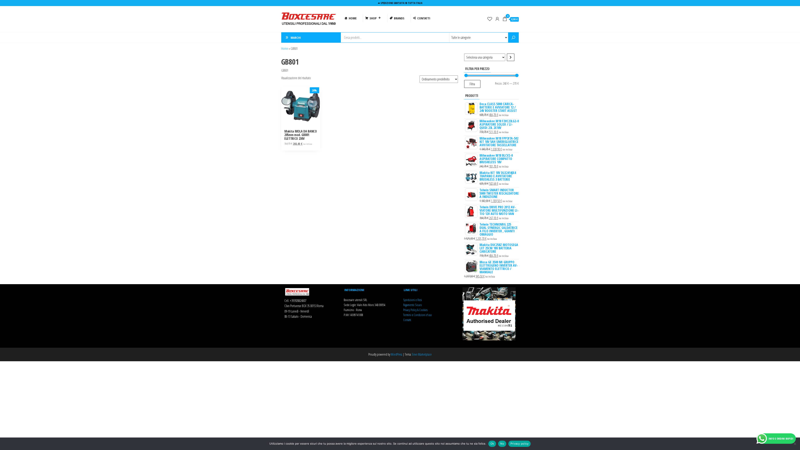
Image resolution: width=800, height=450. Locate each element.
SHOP (373, 18)
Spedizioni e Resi (412, 300)
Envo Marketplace (422, 354)
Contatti (407, 320)
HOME (353, 18)
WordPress (396, 354)
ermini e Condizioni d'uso (418, 315)
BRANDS (399, 18)
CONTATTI (423, 18)
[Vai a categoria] (510, 57)
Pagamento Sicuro (412, 305)
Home (284, 48)
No (502, 443)
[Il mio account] (497, 18)
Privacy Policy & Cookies (415, 310)
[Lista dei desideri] (489, 18)
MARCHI (296, 37)
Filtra (472, 84)
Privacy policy (519, 443)
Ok (492, 443)
